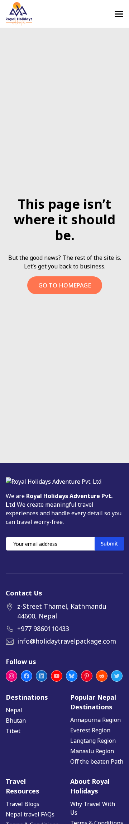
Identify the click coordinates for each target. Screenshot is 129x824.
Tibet (13, 731)
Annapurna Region (95, 720)
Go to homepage (64, 285)
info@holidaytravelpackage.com (66, 641)
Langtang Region (93, 741)
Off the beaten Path (96, 761)
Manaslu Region (92, 751)
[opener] (119, 14)
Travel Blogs (22, 804)
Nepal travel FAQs (30, 814)
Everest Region (90, 730)
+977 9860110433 (43, 628)
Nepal (14, 710)
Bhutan (16, 720)
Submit (109, 543)
